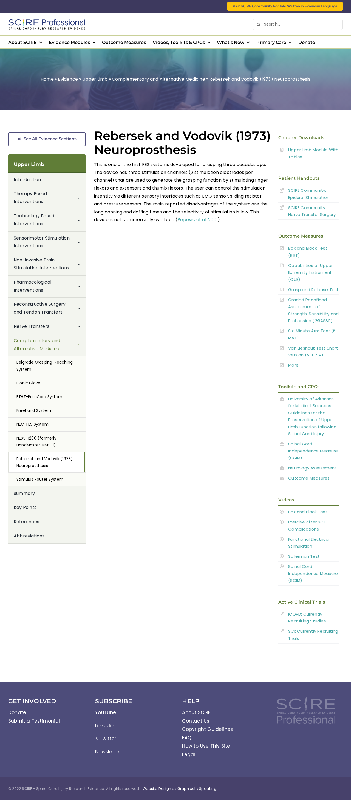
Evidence (68, 79)
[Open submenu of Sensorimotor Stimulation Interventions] (81, 242)
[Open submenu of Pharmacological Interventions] (81, 286)
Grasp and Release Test (313, 289)
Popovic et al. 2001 (197, 219)
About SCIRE (196, 712)
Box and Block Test (307, 512)
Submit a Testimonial (34, 721)
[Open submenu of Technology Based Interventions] (81, 220)
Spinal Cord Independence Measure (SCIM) (313, 451)
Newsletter (108, 751)
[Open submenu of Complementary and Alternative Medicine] (81, 345)
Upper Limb (95, 79)
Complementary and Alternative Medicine (158, 79)
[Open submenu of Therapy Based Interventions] (81, 198)
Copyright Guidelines (207, 729)
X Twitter (105, 738)
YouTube (105, 712)
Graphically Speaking (196, 788)
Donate (17, 712)
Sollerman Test (304, 556)
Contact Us (195, 721)
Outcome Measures (309, 478)
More (293, 365)
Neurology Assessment (312, 468)
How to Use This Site (206, 746)
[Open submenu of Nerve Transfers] (81, 327)
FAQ (186, 737)
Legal (188, 754)
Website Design (157, 788)
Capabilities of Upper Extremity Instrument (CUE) (310, 272)
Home (47, 79)
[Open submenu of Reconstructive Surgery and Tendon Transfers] (81, 308)
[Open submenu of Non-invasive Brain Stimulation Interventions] (81, 264)
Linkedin (104, 725)
